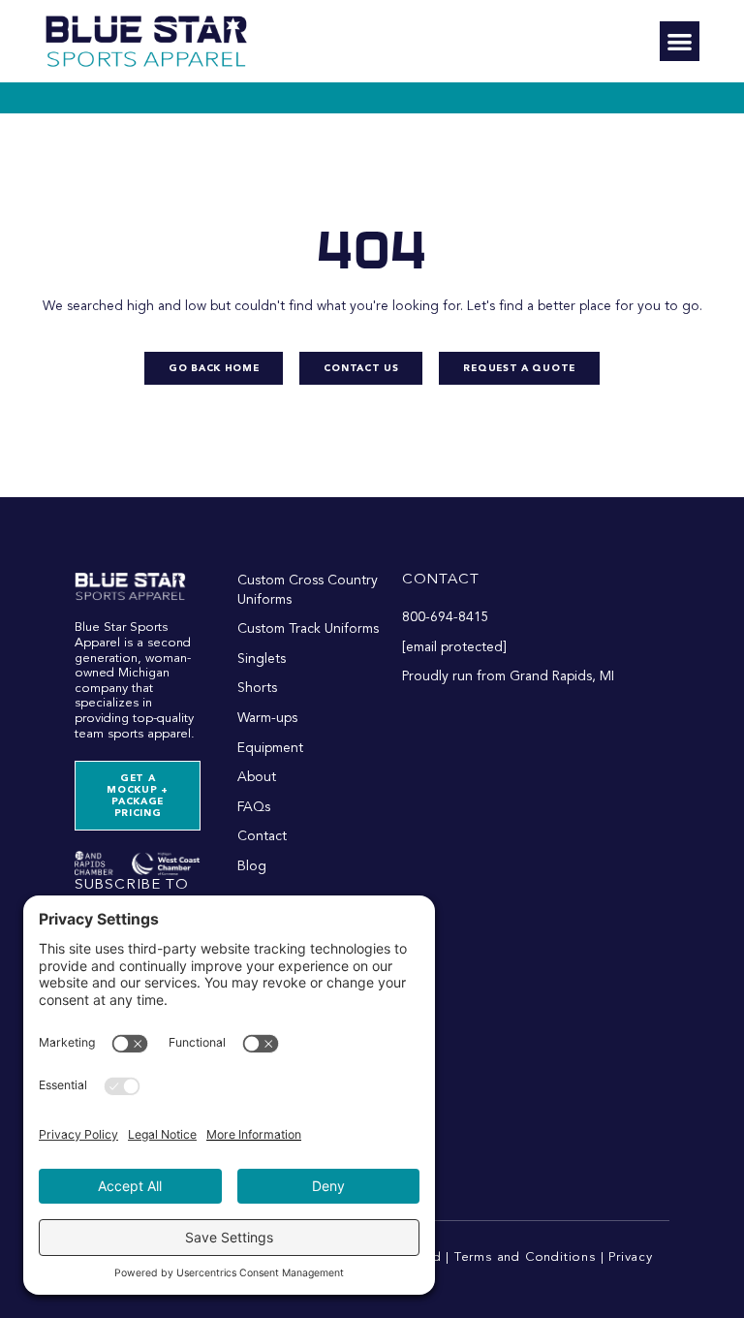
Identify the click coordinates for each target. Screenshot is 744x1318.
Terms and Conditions (525, 1257)
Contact (441, 580)
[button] (679, 41)
